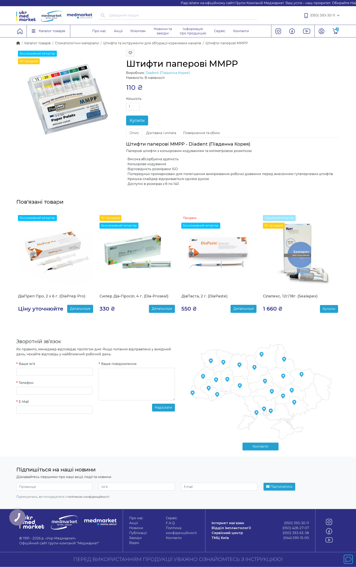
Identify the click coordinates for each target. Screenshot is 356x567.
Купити (137, 120)
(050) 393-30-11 (322, 15)
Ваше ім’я (27, 364)
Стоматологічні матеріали (77, 43)
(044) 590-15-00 (260, 538)
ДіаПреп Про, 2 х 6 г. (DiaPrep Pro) (51, 296)
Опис (134, 133)
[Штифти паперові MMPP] (68, 101)
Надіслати (163, 407)
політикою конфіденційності (88, 497)
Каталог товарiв (37, 43)
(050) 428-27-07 (260, 528)
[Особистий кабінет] (321, 31)
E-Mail (24, 402)
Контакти (260, 446)
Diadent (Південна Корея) (168, 73)
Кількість (134, 99)
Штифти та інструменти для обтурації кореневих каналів (152, 43)
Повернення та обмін (201, 133)
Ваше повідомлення (119, 364)
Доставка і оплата (161, 133)
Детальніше (80, 309)
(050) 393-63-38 (260, 533)
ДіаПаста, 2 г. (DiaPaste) (204, 296)
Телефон (26, 383)
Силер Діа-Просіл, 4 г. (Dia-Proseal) (134, 296)
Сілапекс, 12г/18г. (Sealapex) (290, 296)
